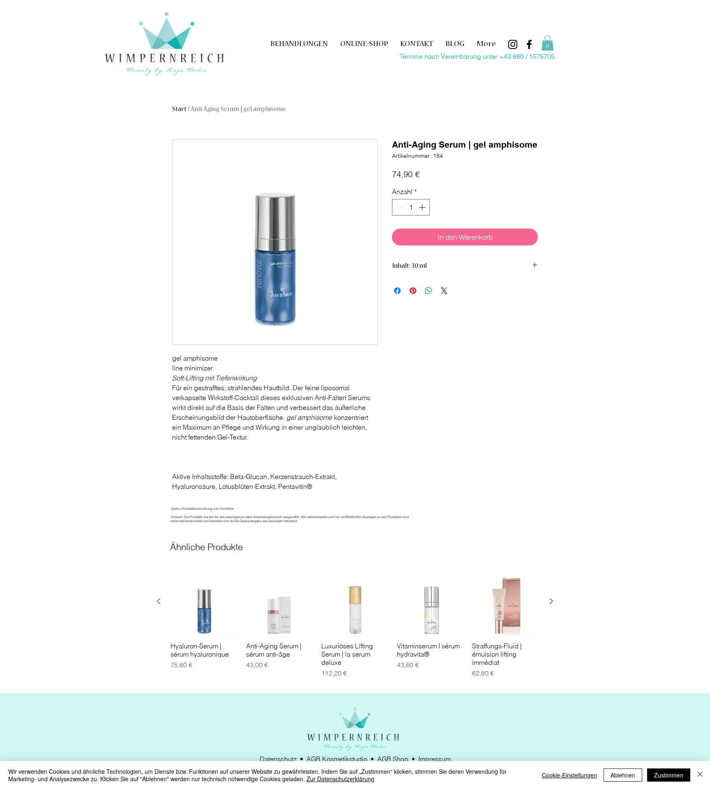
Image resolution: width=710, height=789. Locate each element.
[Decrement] (399, 207)
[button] (547, 43)
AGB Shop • (397, 759)
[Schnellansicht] (204, 601)
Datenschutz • (283, 759)
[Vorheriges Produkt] (159, 601)
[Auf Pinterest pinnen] (413, 291)
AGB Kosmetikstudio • (342, 759)
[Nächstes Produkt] (551, 601)
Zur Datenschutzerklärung (340, 779)
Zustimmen (668, 775)
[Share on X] (444, 291)
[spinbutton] (411, 207)
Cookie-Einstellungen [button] (569, 775)
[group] (355, 627)
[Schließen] (700, 775)
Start (179, 109)
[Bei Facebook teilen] (397, 291)
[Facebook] (529, 44)
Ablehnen (623, 775)
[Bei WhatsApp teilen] (428, 291)
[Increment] (423, 207)
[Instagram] (513, 44)
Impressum (434, 759)
